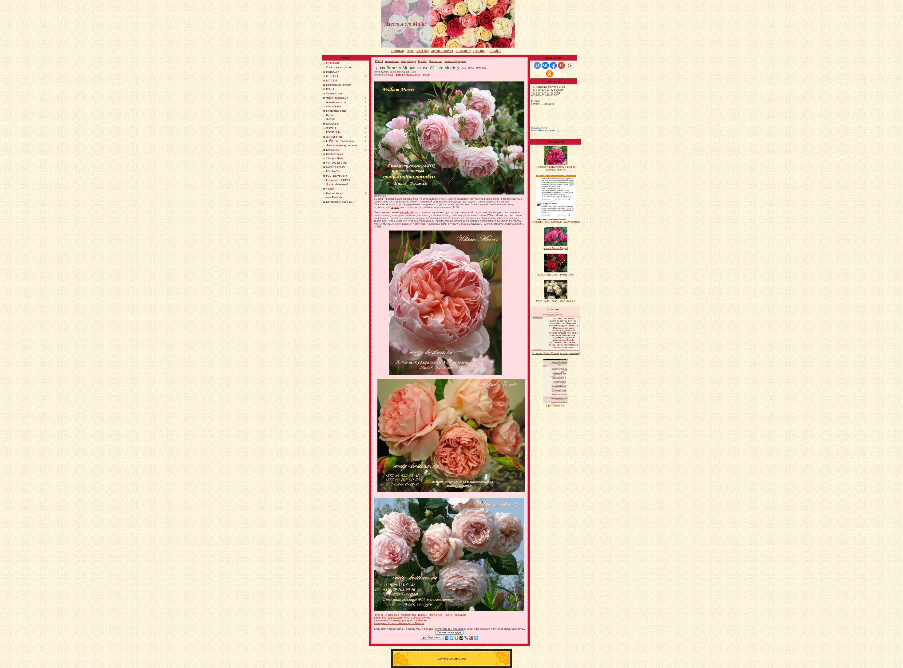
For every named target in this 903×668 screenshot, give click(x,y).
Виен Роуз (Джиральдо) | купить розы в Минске (402, 617)
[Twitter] (451, 638)
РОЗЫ (410, 51)
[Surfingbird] (476, 638)
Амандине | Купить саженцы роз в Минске (399, 623)
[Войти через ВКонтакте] (545, 65)
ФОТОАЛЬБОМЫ (442, 51)
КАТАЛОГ (422, 51)
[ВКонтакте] (446, 638)
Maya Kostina (539, 127)
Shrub (426, 74)
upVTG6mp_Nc (556, 405)
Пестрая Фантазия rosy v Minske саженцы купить (555, 168)
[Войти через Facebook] (553, 65)
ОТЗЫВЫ (479, 51)
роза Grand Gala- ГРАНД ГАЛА (556, 274)
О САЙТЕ (495, 51)
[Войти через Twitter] (557, 73)
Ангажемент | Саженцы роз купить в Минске (400, 620)
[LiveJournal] (466, 638)
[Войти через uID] (537, 65)
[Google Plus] (471, 638)
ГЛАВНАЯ (397, 51)
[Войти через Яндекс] (561, 65)
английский (406, 212)
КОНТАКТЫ (463, 51)
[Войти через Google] (569, 65)
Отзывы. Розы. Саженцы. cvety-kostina (555, 221)
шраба (395, 207)
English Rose (404, 74)
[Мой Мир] (461, 638)
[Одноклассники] (456, 638)
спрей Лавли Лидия (555, 248)
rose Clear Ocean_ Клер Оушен (555, 301)
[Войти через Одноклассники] (549, 73)
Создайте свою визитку (545, 130)
